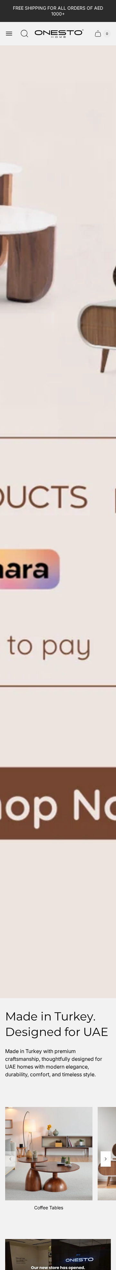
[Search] (24, 33)
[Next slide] (106, 1159)
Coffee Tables (48, 1207)
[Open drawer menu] (9, 33)
